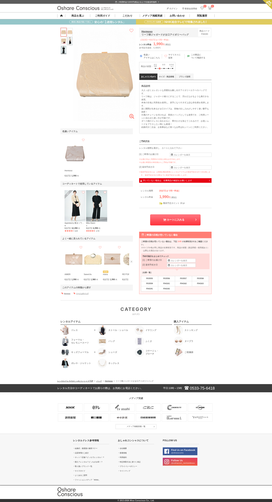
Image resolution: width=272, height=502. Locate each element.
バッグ (99, 381)
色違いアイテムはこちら (152, 56)
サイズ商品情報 (166, 77)
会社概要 (123, 448)
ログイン (173, 8)
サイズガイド (80, 471)
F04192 (166, 289)
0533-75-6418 (202, 388)
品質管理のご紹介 (82, 453)
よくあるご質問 (81, 475)
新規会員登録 (190, 8)
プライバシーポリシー (128, 466)
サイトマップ (125, 471)
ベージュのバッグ (82, 293)
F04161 (166, 283)
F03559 (149, 283)
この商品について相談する (198, 56)
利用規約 (123, 457)
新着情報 (123, 453)
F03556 (166, 278)
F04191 (149, 289)
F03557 (183, 278)
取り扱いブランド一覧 (83, 466)
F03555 (149, 278)
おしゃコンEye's (148, 77)
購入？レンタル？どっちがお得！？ (89, 462)
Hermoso (147, 31)
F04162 (183, 283)
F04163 (200, 283)
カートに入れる (175, 219)
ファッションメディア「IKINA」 (87, 480)
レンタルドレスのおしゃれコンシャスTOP (75, 381)
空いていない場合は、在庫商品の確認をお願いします (167, 180)
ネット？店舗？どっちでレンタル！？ (89, 457)
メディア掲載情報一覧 (136, 426)
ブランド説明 (184, 77)
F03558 (200, 278)
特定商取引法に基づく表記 (130, 462)
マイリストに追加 (174, 56)
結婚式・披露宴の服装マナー (86, 448)
